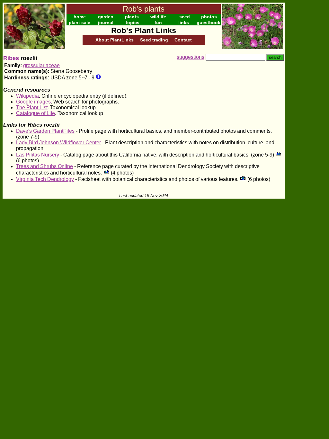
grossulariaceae (41, 65)
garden (105, 16)
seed (184, 16)
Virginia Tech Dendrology (45, 179)
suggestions (190, 57)
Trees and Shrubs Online (44, 166)
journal (105, 22)
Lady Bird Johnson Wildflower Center (58, 142)
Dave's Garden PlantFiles (45, 131)
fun (158, 22)
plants (132, 16)
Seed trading (154, 39)
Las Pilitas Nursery (37, 154)
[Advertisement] (305, 99)
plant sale (79, 22)
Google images (33, 101)
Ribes (11, 58)
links (183, 22)
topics (132, 22)
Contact (183, 39)
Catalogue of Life (35, 113)
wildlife (158, 16)
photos (209, 16)
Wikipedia (27, 96)
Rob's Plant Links (143, 30)
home (80, 16)
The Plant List (32, 107)
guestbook (208, 22)
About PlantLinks (114, 39)
